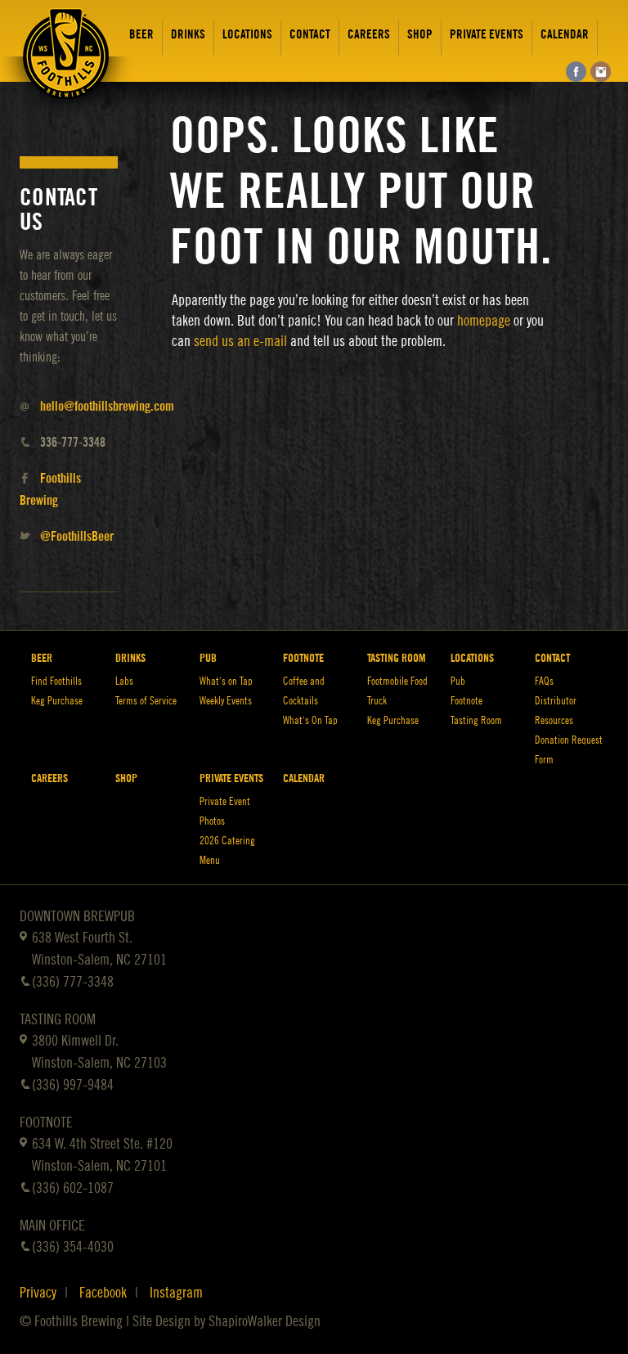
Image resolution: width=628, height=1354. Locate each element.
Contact (309, 35)
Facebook (103, 1292)
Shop (420, 35)
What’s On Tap (310, 720)
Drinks (188, 35)
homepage (483, 320)
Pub (208, 658)
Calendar (565, 35)
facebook (576, 71)
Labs (124, 681)
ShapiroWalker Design (265, 1321)
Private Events (486, 35)
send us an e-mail (240, 341)
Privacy (38, 1292)
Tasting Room (396, 658)
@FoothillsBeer (77, 536)
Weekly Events (226, 700)
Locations (247, 35)
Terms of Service (146, 700)
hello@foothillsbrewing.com (107, 406)
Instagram (176, 1292)
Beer (141, 35)
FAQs (544, 681)
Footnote (303, 658)
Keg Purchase (57, 700)
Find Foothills (56, 681)
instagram (600, 71)
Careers (369, 35)
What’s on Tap (226, 681)
